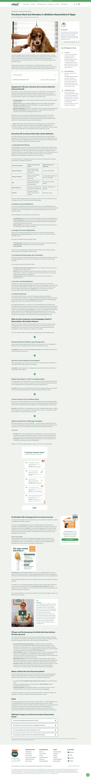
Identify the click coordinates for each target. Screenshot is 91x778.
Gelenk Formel (28, 755)
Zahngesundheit (56, 761)
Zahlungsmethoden (43, 757)
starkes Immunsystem (35, 538)
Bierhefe (28, 528)
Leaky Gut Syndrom (30, 309)
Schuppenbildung (17, 100)
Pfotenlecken (33, 299)
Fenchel (42, 528)
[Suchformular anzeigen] (73, 4)
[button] (88, 775)
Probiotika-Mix (23, 525)
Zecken (24, 285)
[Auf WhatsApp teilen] (79, 42)
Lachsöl (54, 401)
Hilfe (58, 4)
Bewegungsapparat (57, 759)
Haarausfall (46, 689)
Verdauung (55, 753)
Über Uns (51, 4)
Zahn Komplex (28, 753)
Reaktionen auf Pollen (26, 234)
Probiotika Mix (28, 751)
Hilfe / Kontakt (42, 753)
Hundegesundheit (57, 751)
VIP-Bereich (65, 4)
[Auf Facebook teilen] (72, 42)
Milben (30, 285)
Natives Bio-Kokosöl (36, 349)
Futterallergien (14, 234)
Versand (41, 755)
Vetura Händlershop (43, 761)
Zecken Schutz (28, 761)
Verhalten (55, 757)
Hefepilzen (33, 288)
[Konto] (76, 4)
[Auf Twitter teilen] (76, 42)
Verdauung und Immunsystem (25, 11)
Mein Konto (41, 759)
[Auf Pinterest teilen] (74, 42)
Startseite (27, 4)
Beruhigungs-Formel (29, 759)
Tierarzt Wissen (42, 4)
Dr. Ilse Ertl (20, 17)
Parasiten (55, 755)
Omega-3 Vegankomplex (30, 757)
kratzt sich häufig (31, 103)
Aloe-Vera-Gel (18, 362)
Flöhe (21, 285)
